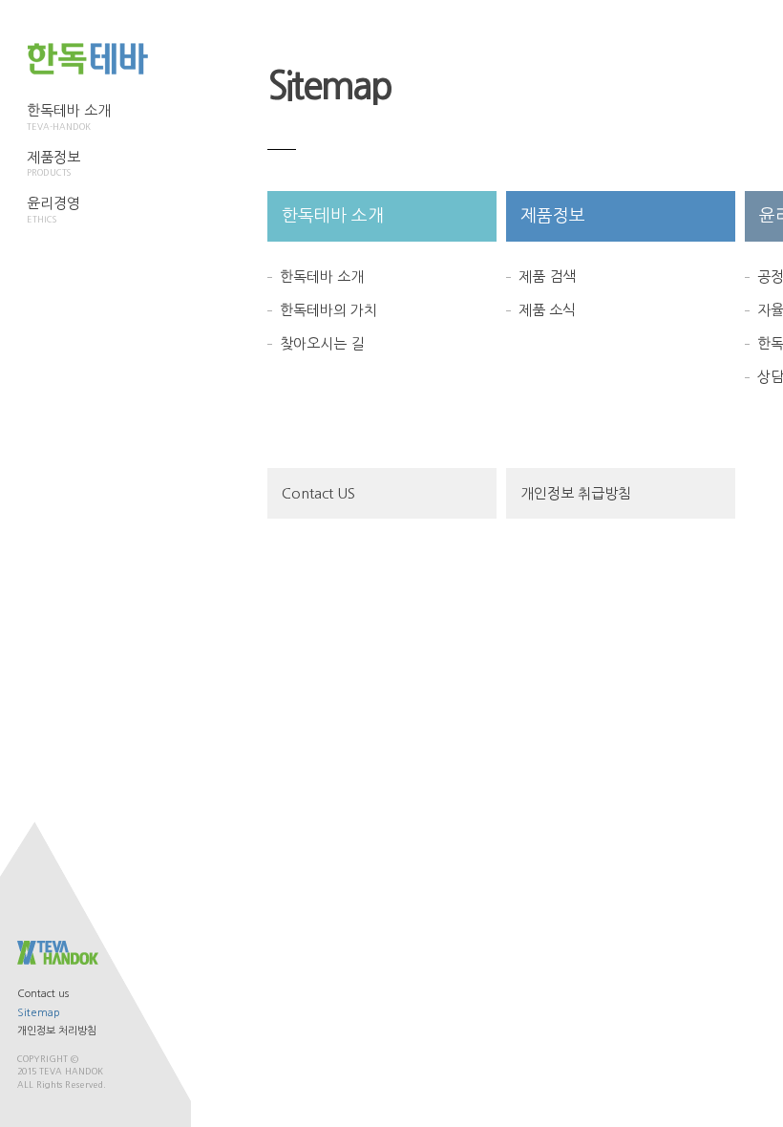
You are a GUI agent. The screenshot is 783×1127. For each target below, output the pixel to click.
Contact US (318, 493)
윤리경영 (53, 209)
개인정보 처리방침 (56, 1031)
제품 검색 (547, 276)
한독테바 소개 (69, 117)
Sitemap (38, 1013)
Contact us (43, 994)
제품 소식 (547, 310)
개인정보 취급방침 (575, 493)
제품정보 (53, 164)
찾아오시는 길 (322, 343)
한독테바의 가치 (328, 310)
